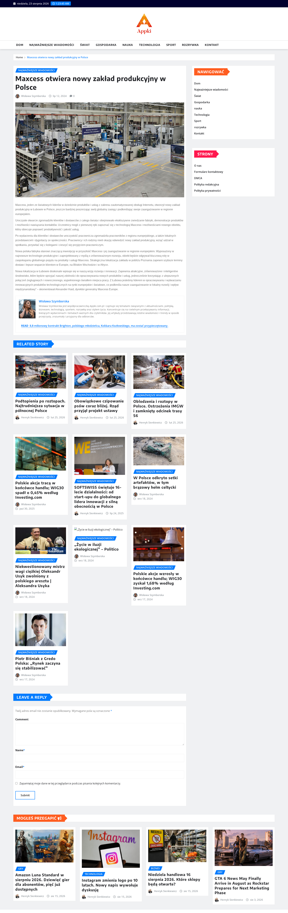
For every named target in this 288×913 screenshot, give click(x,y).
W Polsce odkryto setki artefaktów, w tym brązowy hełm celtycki (155, 482)
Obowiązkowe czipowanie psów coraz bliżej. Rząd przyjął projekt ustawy (99, 406)
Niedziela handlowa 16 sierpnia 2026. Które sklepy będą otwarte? (174, 879)
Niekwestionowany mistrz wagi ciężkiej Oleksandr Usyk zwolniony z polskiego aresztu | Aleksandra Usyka (40, 576)
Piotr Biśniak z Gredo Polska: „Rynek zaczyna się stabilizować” (37, 663)
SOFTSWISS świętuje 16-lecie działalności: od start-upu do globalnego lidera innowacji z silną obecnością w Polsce (98, 497)
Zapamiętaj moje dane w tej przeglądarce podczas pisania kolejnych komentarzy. (70, 783)
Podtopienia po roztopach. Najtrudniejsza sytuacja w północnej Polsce (40, 406)
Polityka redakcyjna (206, 184)
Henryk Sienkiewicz (32, 417)
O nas (198, 165)
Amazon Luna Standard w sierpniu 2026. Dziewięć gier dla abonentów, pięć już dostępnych (42, 881)
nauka (127, 45)
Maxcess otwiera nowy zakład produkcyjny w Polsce (57, 57)
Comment (21, 719)
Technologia (149, 45)
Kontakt (212, 45)
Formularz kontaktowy (208, 172)
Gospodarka (106, 45)
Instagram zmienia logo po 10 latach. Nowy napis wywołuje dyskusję (110, 885)
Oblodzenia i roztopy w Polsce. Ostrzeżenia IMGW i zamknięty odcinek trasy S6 (158, 408)
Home (19, 57)
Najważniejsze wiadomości (51, 45)
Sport (171, 45)
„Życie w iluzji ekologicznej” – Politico (96, 547)
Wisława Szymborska (33, 96)
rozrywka (190, 45)
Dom (19, 45)
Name (20, 750)
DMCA (198, 178)
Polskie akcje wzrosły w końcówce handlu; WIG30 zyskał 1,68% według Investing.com (157, 580)
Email (19, 767)
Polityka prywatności (207, 190)
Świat (85, 45)
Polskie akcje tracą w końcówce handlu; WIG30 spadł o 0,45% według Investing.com (39, 490)
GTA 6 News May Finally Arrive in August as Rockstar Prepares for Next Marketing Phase (242, 885)
